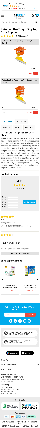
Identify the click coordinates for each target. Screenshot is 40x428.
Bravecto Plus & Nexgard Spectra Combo (30, 286)
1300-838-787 (15, 332)
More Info (29, 127)
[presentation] (2, 279)
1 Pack (4, 73)
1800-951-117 (27, 332)
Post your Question (20, 253)
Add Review (29, 202)
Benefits (6, 127)
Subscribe (30, 315)
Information (7, 121)
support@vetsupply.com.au (20, 341)
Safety (17, 127)
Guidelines (21, 121)
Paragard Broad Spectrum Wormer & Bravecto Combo (10, 286)
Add (36, 73)
